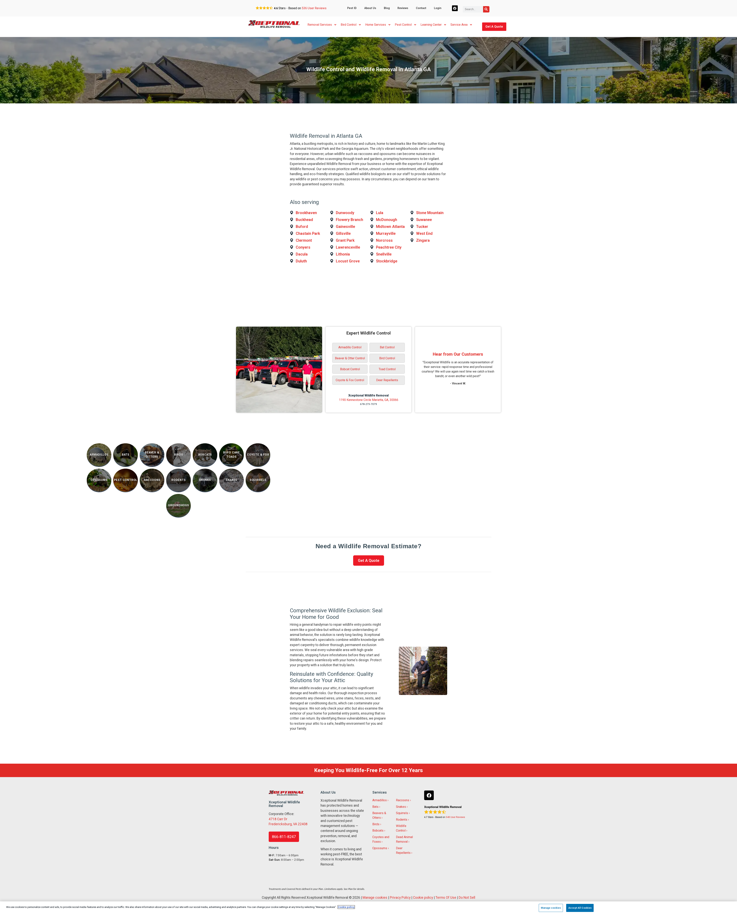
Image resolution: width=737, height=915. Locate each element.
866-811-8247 (284, 836)
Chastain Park (308, 233)
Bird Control (348, 24)
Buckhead (304, 219)
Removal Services (319, 24)
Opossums (379, 848)
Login (437, 8)
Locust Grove (348, 261)
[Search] (486, 9)
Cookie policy (423, 897)
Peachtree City (389, 247)
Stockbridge (386, 261)
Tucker (422, 226)
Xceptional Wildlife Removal (368, 395)
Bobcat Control (350, 369)
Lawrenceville (348, 247)
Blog (387, 8)
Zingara (423, 240)
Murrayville (386, 233)
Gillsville (343, 233)
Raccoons (402, 800)
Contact (421, 8)
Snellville (384, 254)
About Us (370, 8)
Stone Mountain (430, 212)
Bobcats (377, 830)
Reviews (402, 8)
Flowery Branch (349, 219)
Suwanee (424, 219)
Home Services (375, 24)
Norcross (384, 240)
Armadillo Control (349, 347)
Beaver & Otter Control (350, 358)
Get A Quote (494, 26)
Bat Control (387, 347)
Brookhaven (306, 212)
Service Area (459, 24)
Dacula (302, 254)
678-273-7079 (368, 404)
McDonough (386, 219)
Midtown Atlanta (390, 226)
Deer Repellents (387, 380)
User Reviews (314, 8)
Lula (379, 212)
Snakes (401, 807)
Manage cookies (375, 897)
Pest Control (403, 24)
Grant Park (345, 240)
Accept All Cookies (580, 907)
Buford (302, 226)
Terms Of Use (445, 897)
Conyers (303, 247)
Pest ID (352, 8)
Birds (375, 824)
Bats (375, 807)
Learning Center (431, 24)
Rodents (401, 819)
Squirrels (402, 813)
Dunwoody (345, 212)
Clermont (304, 240)
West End (424, 233)
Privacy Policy (400, 897)
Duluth (301, 261)
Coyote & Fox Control (350, 380)
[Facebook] (455, 8)
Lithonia (343, 254)
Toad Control (387, 369)
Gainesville (345, 226)
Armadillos (379, 800)
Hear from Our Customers (458, 354)
